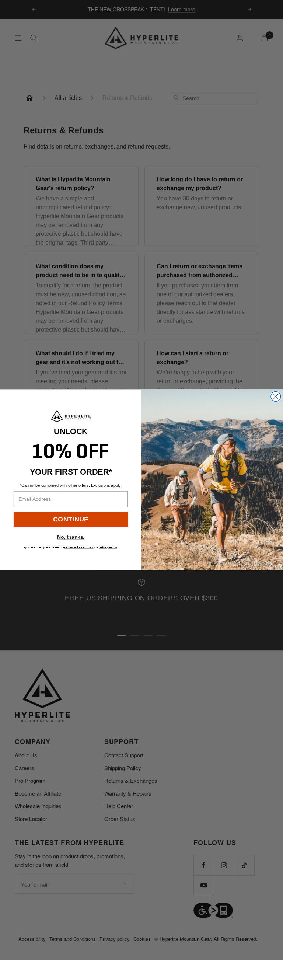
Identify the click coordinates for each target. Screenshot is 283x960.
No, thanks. (70, 537)
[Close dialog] (276, 397)
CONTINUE (70, 519)
